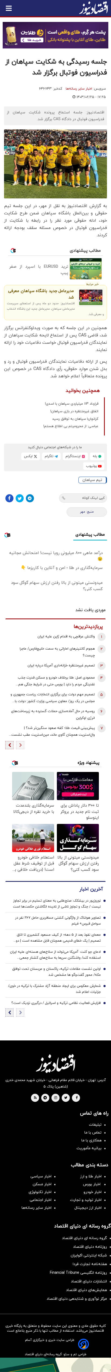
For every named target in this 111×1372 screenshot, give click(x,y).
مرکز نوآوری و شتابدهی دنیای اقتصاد (77, 1298)
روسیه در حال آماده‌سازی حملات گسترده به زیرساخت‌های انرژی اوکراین (53, 715)
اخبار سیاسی (40, 1176)
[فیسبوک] (9, 498)
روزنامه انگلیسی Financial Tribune (78, 1272)
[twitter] (65, 1098)
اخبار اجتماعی (40, 1200)
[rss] (35, 1098)
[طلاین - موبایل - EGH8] (55, 35)
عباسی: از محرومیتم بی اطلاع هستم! (70, 426)
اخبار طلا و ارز (91, 1176)
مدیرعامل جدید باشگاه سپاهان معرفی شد (41, 294)
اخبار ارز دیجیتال (88, 1207)
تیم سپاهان (92, 480)
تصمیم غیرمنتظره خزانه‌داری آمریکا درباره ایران (61, 665)
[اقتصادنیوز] (55, 1063)
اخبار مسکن (42, 1184)
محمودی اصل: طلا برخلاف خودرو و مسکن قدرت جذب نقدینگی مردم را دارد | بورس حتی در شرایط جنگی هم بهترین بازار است (56, 681)
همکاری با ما (91, 1140)
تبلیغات (95, 1124)
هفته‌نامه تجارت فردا (90, 1264)
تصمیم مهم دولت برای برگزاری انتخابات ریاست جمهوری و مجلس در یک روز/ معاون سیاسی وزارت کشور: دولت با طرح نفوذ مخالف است (53, 698)
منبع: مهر (87, 512)
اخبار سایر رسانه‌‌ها (36, 1207)
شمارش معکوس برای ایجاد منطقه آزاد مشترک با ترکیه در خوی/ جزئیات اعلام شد (54, 989)
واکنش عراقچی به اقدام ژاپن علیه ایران (66, 636)
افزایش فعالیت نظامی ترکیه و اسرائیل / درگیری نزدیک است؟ (56, 1003)
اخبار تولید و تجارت (86, 1200)
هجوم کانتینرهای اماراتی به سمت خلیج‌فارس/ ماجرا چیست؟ (57, 652)
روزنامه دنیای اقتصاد (90, 1246)
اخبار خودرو (93, 1192)
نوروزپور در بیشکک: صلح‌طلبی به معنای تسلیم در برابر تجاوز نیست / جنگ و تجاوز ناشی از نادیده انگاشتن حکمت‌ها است (57, 903)
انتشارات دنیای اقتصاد (89, 1281)
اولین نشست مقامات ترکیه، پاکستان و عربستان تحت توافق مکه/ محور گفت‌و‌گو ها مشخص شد (56, 972)
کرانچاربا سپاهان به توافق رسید (75, 419)
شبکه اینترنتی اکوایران (89, 1255)
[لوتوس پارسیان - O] (55, 1365)
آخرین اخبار (91, 889)
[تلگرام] (30, 498)
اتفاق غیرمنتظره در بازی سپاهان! (74, 411)
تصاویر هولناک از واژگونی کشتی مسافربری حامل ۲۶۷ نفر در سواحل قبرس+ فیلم (58, 920)
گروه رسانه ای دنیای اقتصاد (84, 1238)
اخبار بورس (92, 1184)
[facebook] (77, 1098)
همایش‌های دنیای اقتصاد (86, 1290)
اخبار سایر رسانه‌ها (79, 88)
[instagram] (55, 1098)
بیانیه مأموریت (89, 1148)
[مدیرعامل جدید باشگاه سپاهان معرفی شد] (91, 297)
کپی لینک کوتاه (93, 498)
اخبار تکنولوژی (40, 1192)
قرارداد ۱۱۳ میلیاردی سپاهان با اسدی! (71, 403)
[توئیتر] (20, 498)
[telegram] (45, 1098)
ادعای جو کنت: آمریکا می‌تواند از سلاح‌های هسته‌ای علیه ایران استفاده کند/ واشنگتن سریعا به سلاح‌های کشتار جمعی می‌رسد (55, 955)
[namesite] (93, 8)
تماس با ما (93, 1132)
